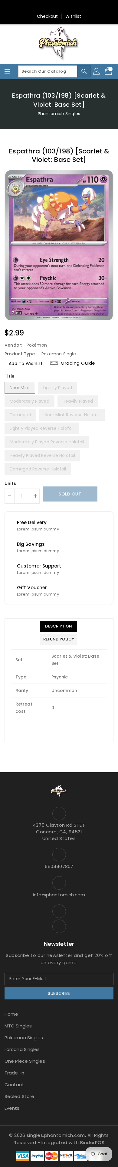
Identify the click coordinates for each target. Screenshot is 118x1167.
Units (10, 483)
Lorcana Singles (22, 1049)
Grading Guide (78, 363)
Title (10, 376)
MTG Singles (18, 1026)
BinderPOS (92, 1142)
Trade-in (14, 1073)
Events (12, 1108)
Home (11, 1014)
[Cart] (109, 71)
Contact (14, 1084)
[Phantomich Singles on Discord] (64, 6)
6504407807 (59, 866)
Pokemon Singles (24, 1037)
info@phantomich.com (59, 895)
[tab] (58, 626)
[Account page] (97, 71)
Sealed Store (19, 1096)
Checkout (47, 16)
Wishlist (73, 16)
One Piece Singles (25, 1061)
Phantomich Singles (59, 114)
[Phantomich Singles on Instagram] (53, 6)
